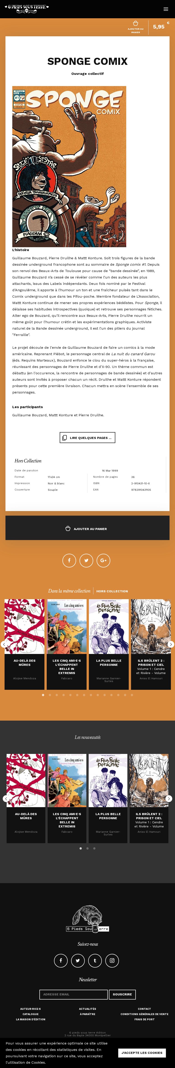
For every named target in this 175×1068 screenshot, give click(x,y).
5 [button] (70, 694)
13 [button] (125, 694)
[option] (24, 644)
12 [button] (118, 694)
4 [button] (63, 694)
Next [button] (170, 644)
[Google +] (103, 560)
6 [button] (77, 694)
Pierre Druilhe (91, 415)
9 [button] (97, 694)
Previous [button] (4, 644)
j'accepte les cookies (142, 1053)
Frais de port (144, 1019)
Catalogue (31, 1014)
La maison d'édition (30, 1019)
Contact (144, 1009)
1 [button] (43, 694)
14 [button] (132, 694)
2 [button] (50, 694)
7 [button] (84, 694)
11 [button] (111, 694)
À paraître (87, 1014)
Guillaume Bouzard (29, 415)
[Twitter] (86, 560)
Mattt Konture (61, 415)
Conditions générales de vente (144, 1014)
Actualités (87, 1009)
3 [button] (56, 694)
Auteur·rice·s (30, 1009)
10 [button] (104, 694)
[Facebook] (69, 560)
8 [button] (91, 694)
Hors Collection (28, 460)
